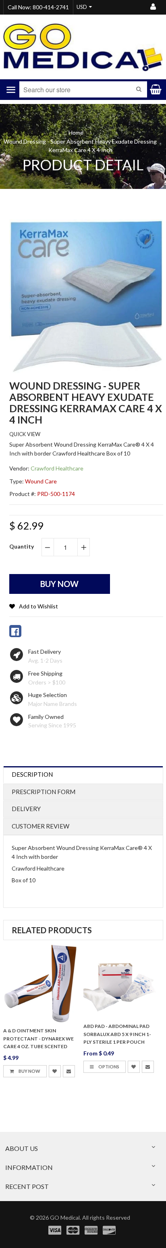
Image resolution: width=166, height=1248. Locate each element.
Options (108, 1066)
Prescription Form (43, 791)
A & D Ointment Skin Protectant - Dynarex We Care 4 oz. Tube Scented (38, 1039)
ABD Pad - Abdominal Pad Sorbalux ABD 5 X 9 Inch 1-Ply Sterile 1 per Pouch (117, 1034)
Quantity (21, 546)
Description (32, 774)
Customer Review (40, 826)
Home (75, 132)
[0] (15, 631)
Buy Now (29, 1071)
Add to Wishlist (38, 606)
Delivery (26, 808)
